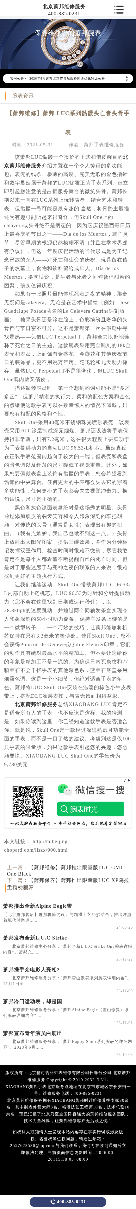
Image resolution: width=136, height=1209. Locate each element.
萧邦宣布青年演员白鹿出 (32, 1033)
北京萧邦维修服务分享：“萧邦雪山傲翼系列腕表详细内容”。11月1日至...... (67, 980)
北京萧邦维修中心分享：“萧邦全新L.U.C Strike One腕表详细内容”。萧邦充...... (68, 949)
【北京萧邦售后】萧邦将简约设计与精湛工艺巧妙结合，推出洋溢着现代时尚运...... (67, 917)
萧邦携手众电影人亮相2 (31, 969)
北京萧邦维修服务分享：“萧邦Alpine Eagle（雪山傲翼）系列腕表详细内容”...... (66, 1012)
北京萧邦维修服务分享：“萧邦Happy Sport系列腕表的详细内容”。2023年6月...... (67, 1044)
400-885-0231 (64, 13)
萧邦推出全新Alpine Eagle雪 (37, 906)
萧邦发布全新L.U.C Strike (35, 937)
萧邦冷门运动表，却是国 (32, 1001)
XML (102, 1079)
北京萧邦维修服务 (64, 6)
